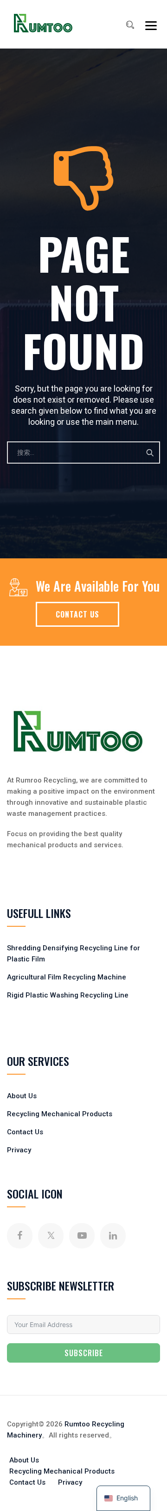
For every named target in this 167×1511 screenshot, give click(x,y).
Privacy (19, 1150)
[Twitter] (51, 1235)
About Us (22, 1096)
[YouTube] (82, 1235)
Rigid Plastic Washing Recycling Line (67, 995)
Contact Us (25, 1132)
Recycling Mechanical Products (59, 1114)
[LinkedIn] (113, 1235)
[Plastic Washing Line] (43, 23)
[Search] (129, 25)
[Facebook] (19, 1235)
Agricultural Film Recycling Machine (66, 977)
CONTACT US (77, 614)
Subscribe (83, 1352)
